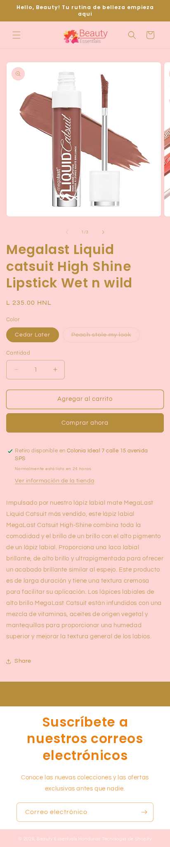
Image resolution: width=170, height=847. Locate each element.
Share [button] (22, 661)
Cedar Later (32, 335)
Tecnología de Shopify (127, 839)
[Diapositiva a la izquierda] (67, 232)
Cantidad (18, 353)
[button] (16, 35)
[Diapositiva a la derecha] (103, 232)
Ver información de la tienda (54, 481)
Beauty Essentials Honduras (69, 839)
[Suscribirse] (144, 812)
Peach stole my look (105, 337)
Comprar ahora (85, 423)
